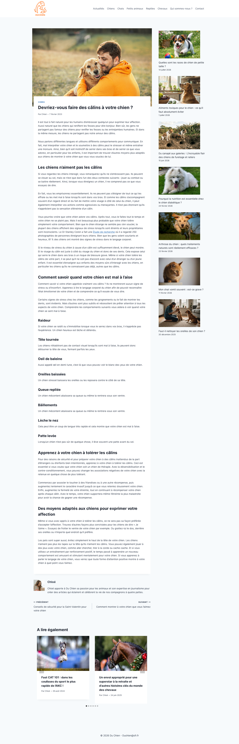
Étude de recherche (104, 232)
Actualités (98, 8)
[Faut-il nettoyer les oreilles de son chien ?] (182, 313)
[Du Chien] (40, 9)
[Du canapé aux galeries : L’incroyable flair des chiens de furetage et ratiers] (182, 135)
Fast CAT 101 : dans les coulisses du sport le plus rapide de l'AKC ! (58, 681)
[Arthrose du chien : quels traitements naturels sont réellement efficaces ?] (182, 226)
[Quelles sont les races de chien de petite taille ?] (182, 44)
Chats (120, 8)
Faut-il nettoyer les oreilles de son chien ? (182, 331)
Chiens (111, 8)
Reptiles (150, 8)
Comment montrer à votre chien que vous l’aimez (123, 604)
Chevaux (162, 8)
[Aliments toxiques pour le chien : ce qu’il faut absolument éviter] (182, 90)
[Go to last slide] (41, 669)
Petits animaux (135, 8)
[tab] (86, 706)
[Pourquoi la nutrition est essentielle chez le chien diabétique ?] (182, 181)
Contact (199, 8)
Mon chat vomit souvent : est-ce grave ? (181, 289)
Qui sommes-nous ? (181, 8)
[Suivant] (142, 669)
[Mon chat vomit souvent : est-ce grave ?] (182, 271)
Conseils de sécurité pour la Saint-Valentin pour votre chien (60, 606)
